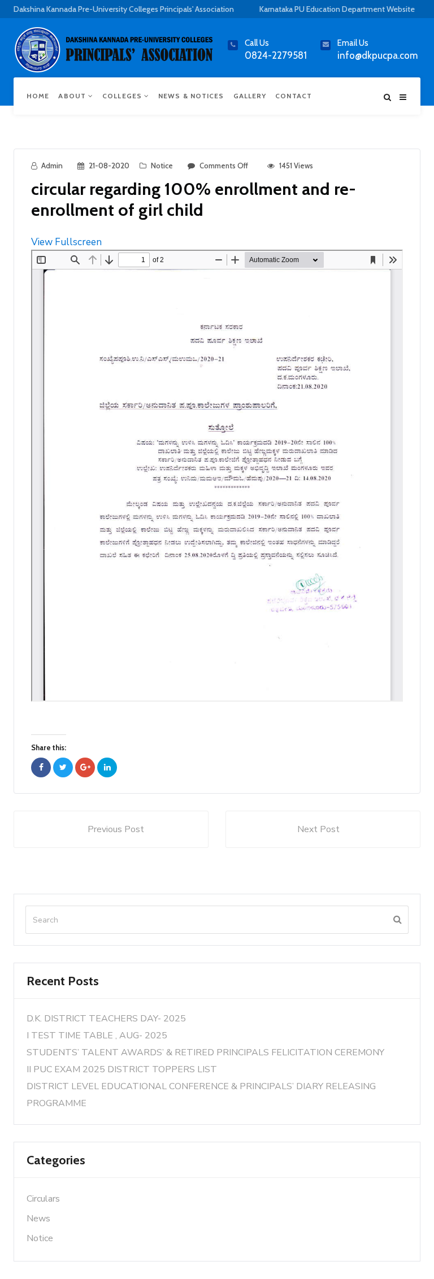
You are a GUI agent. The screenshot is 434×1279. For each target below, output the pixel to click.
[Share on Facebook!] (41, 767)
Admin (52, 165)
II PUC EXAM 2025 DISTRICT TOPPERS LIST (122, 1069)
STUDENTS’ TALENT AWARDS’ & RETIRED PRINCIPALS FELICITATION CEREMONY (205, 1052)
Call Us (257, 43)
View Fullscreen (66, 242)
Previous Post (116, 829)
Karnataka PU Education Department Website (337, 9)
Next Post (318, 829)
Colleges (123, 96)
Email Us (352, 43)
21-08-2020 (109, 165)
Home (38, 96)
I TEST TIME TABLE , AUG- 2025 (97, 1035)
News (38, 1218)
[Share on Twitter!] (63, 767)
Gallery (250, 96)
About (73, 96)
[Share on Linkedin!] (107, 767)
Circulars (43, 1199)
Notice (162, 165)
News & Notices (191, 96)
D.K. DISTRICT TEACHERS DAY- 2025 (106, 1018)
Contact (293, 96)
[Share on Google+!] (85, 767)
